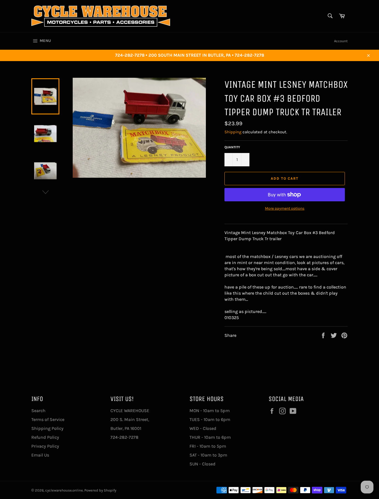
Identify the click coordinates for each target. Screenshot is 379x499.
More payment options (284, 208)
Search (38, 410)
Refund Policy (45, 437)
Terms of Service (47, 419)
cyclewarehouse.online (64, 490)
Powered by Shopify (100, 490)
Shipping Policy (47, 428)
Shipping (232, 131)
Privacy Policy (45, 446)
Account (341, 41)
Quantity (232, 147)
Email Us (40, 455)
